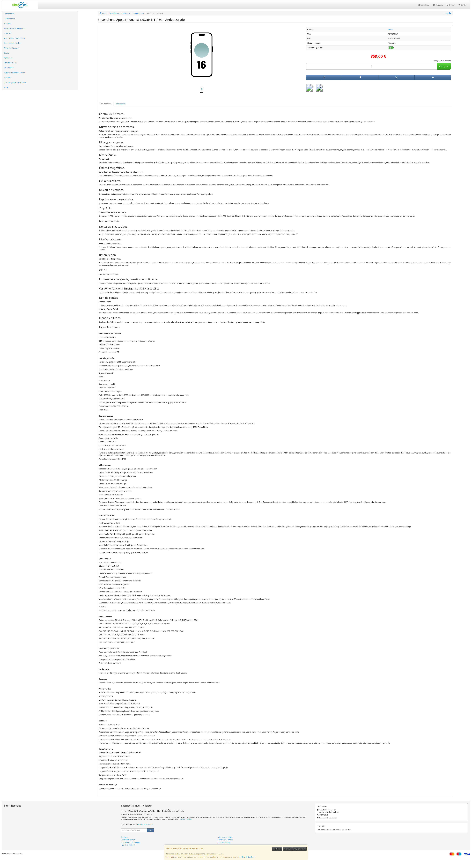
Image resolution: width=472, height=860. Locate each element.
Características (105, 104)
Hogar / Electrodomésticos (14, 72)
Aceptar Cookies (299, 849)
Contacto (439, 5)
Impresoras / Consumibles (14, 38)
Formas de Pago (224, 842)
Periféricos (8, 58)
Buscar (452, 5)
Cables (6, 53)
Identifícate (424, 5)
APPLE (390, 29)
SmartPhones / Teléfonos (14, 28)
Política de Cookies (246, 857)
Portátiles (7, 23)
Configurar (277, 849)
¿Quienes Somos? (128, 845)
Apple (6, 87)
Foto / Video (9, 68)
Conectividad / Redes (12, 43)
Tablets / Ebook (10, 63)
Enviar (150, 830)
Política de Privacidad (186, 819)
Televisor (7, 33)
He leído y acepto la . (138, 824)
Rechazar (287, 849)
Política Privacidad (128, 839)
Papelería (7, 77)
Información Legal (225, 837)
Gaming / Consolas (11, 48)
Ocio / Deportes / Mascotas (15, 82)
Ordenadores (9, 13)
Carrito (464, 5)
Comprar (444, 66)
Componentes (9, 18)
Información (120, 104)
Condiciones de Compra (130, 842)
